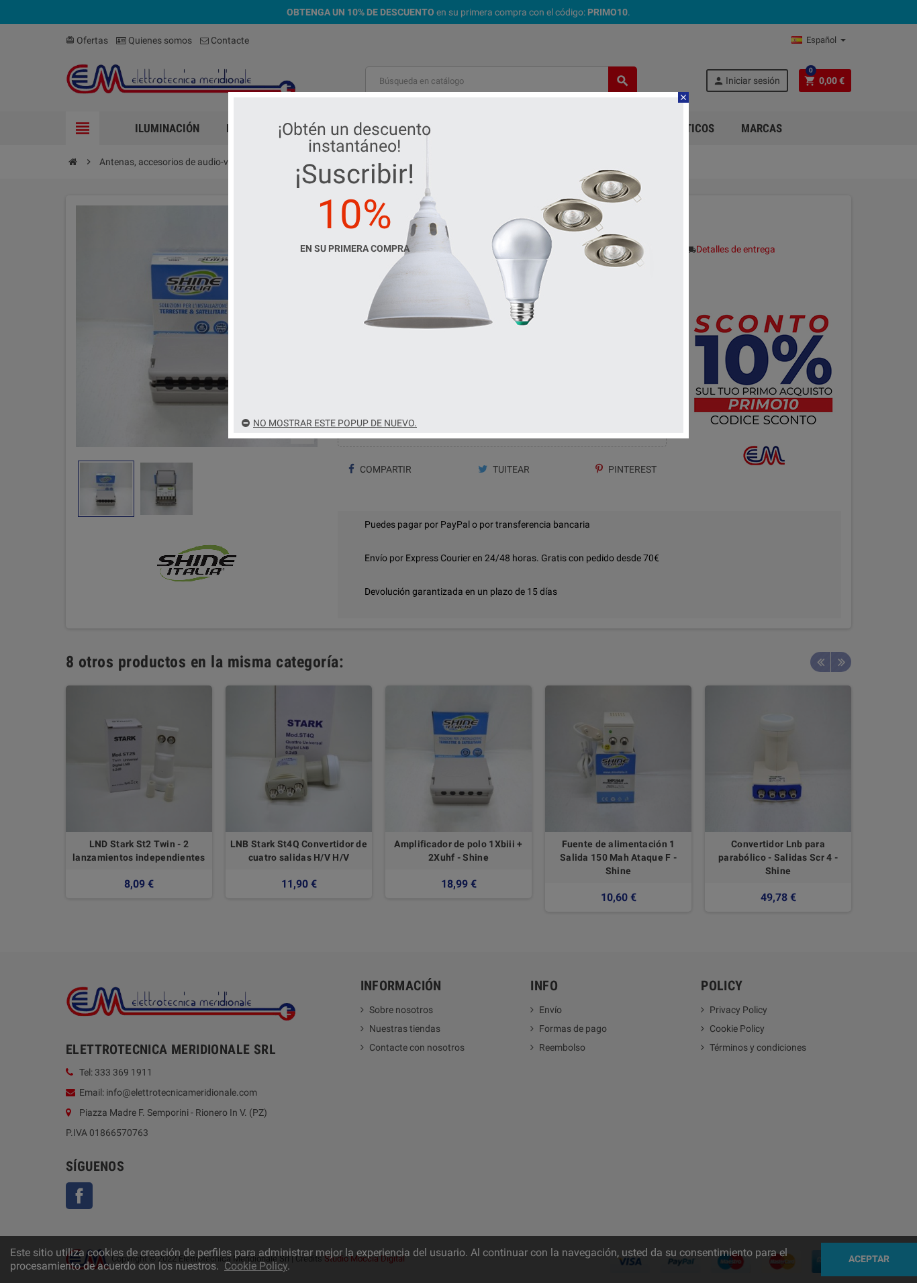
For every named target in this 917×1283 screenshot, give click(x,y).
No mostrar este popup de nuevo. (335, 423)
